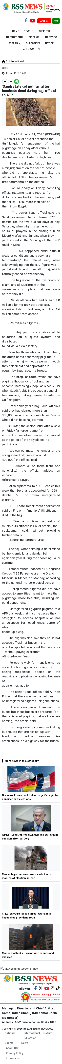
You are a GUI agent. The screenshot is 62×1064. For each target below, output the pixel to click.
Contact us (13, 1058)
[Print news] (16, 81)
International (14, 37)
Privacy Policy (14, 1053)
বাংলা (56, 21)
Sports (13, 43)
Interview (50, 37)
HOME (15, 31)
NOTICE (49, 43)
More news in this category (22, 760)
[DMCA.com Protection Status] (19, 968)
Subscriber (33, 43)
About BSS (13, 1048)
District (34, 37)
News (27, 31)
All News (28, 49)
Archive (44, 21)
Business (44, 31)
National (10, 1033)
